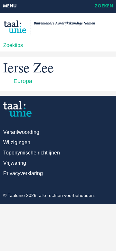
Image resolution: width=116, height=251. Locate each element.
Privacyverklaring (23, 173)
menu (10, 6)
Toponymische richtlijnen (31, 152)
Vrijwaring (14, 163)
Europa (23, 81)
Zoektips (13, 45)
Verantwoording (21, 132)
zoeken (104, 6)
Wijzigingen (16, 142)
